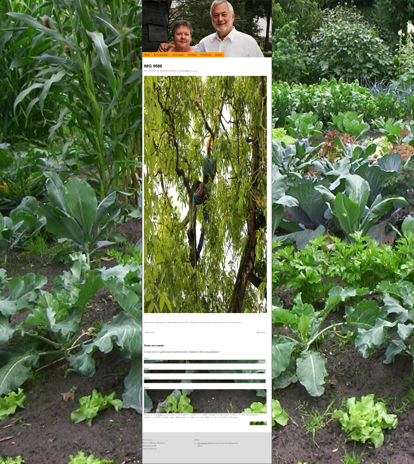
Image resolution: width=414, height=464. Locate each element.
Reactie (146, 387)
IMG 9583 (149, 332)
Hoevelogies (178, 54)
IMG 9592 (261, 332)
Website (147, 378)
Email (146, 368)
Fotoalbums (206, 54)
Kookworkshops (161, 54)
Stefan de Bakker (158, 71)
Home (147, 54)
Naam (146, 358)
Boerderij (192, 54)
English (218, 54)
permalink (184, 322)
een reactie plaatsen (232, 322)
